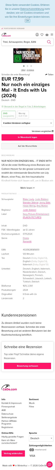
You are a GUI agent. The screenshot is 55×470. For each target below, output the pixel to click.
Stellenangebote (9, 417)
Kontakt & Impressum (12, 403)
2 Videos (30, 70)
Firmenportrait (8, 406)
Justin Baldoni (41, 199)
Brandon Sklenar (30, 203)
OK (27, 20)
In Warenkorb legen (27, 137)
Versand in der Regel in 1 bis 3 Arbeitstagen (25, 106)
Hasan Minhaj (29, 206)
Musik (32, 403)
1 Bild (23, 70)
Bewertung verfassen (27, 366)
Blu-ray (23, 114)
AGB (4, 410)
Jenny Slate (44, 203)
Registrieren (7, 427)
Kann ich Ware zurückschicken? (9, 441)
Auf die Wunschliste (27, 146)
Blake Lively (28, 199)
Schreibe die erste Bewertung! (16, 75)
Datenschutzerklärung (32, 8)
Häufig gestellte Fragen (13, 436)
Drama (26, 238)
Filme (31, 406)
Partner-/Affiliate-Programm (9, 422)
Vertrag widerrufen (13, 453)
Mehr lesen (26, 187)
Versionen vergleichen (42, 131)
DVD (8, 114)
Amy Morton (42, 206)
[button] (24, 66)
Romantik (27, 241)
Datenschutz (7, 414)
